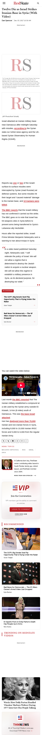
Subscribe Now (21, 514)
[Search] (38, 3)
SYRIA (4, 452)
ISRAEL (31, 450)
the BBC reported (20, 399)
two (21, 183)
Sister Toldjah (8, 557)
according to (20, 128)
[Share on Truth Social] (8, 441)
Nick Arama (7, 627)
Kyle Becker (8, 592)
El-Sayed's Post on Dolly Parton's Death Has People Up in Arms (19, 623)
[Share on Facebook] (13, 441)
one (15, 183)
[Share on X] (3, 441)
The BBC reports (10, 210)
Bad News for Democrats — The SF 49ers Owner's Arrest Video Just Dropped (20, 588)
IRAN (24, 450)
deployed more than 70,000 (23, 421)
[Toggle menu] (4, 3)
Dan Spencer (7, 20)
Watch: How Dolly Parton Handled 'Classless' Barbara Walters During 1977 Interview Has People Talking (20, 705)
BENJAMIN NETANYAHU (10, 450)
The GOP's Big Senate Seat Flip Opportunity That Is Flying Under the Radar (21, 554)
